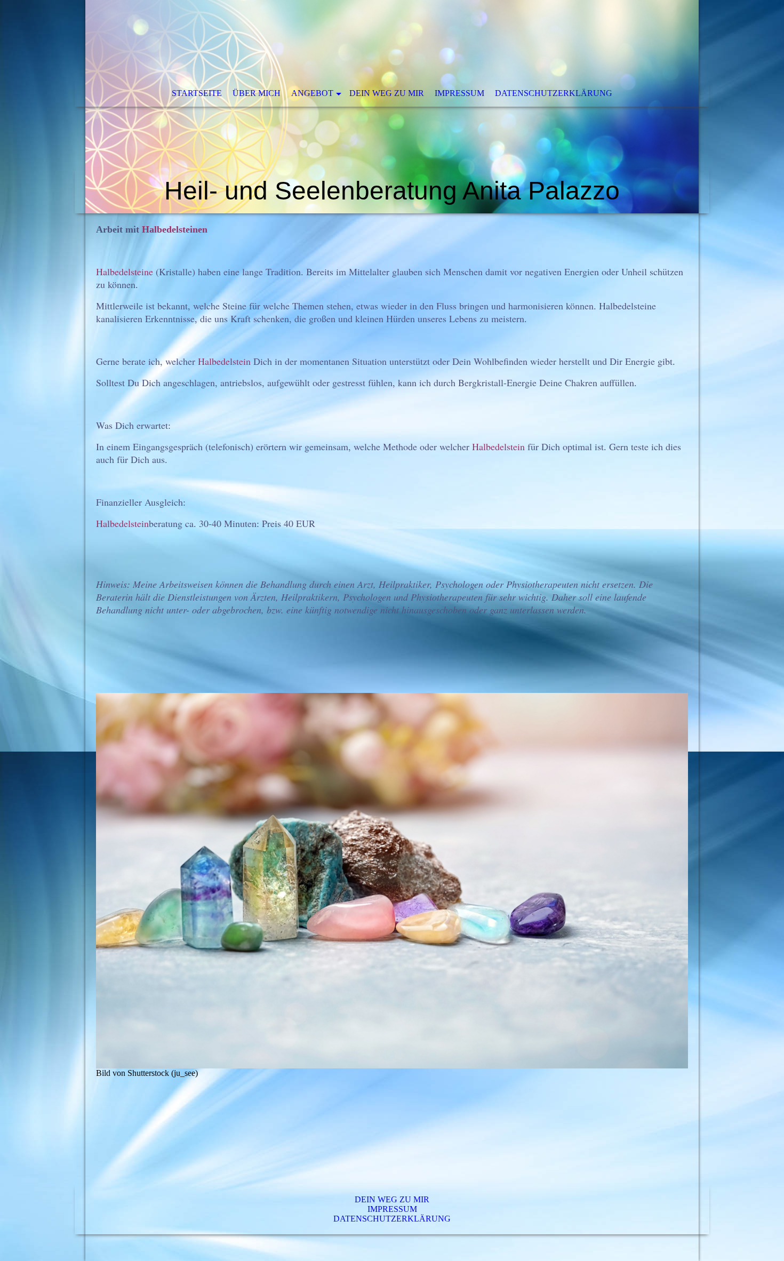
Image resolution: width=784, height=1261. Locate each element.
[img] (392, 106)
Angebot (312, 93)
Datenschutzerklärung (553, 93)
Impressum (459, 93)
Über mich (257, 93)
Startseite (197, 93)
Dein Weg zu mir (386, 93)
